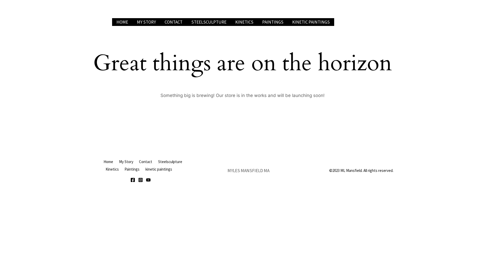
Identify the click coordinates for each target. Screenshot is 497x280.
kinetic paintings (311, 22)
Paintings (272, 22)
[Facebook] (132, 180)
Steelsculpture (208, 22)
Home (122, 22)
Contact (173, 22)
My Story (146, 22)
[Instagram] (140, 180)
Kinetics (244, 22)
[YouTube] (148, 180)
